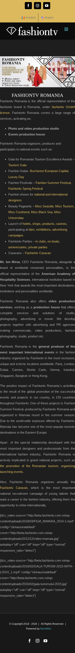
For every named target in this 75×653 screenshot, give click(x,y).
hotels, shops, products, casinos (44, 223)
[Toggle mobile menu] (66, 29)
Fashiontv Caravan (38, 253)
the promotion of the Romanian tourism (29, 466)
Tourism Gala (17, 165)
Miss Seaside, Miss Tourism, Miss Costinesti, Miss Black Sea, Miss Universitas (41, 212)
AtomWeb (45, 628)
